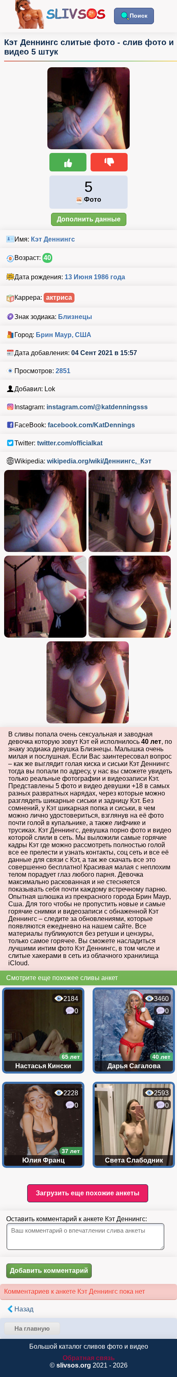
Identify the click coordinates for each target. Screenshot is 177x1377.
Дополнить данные (89, 219)
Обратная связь (89, 1357)
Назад (23, 1309)
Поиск (138, 15)
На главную (32, 1328)
